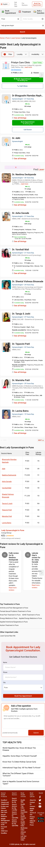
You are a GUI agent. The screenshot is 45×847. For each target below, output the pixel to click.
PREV (5, 440)
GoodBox (4, 833)
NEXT (40, 440)
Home (2, 38)
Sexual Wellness (4, 815)
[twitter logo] (40, 801)
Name (5, 662)
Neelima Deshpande (9, 475)
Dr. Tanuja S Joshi (21, 313)
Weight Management (5, 819)
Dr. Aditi (16, 138)
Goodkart (4, 800)
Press (32, 825)
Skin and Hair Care (4, 811)
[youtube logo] (40, 807)
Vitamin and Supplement (5, 803)
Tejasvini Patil (7, 510)
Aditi (3, 469)
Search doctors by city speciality (15, 822)
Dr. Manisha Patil (21, 380)
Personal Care (4, 828)
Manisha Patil (7, 516)
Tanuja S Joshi (7, 503)
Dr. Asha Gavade (20, 213)
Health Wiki (23, 801)
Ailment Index (23, 833)
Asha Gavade (7, 481)
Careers (32, 806)
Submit (36, 733)
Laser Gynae (15, 38)
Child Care (4, 831)
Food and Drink (4, 823)
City (4, 682)
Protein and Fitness (4, 807)
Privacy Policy (32, 818)
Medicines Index (24, 829)
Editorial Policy (32, 822)
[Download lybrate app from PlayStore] (41, 819)
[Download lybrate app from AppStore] (41, 821)
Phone (5, 672)
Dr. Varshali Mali (20, 249)
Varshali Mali (6, 488)
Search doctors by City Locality (14, 807)
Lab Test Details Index (23, 838)
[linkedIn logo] (40, 804)
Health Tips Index (23, 806)
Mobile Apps (32, 809)
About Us (33, 800)
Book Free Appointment (37, 4)
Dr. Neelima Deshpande (24, 174)
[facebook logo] (40, 798)
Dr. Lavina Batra (20, 410)
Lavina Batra (6, 523)
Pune (7, 38)
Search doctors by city (14, 800)
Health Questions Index (24, 812)
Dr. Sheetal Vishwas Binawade (27, 281)
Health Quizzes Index (23, 818)
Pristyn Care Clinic (20, 62)
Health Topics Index (23, 824)
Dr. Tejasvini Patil (21, 343)
